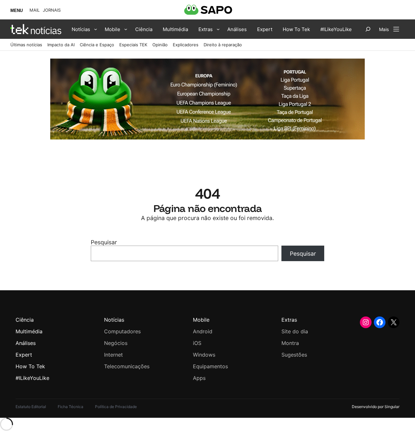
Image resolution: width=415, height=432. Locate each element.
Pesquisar (104, 242)
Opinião (160, 44)
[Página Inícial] (35, 29)
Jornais (52, 10)
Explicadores (185, 44)
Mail (35, 10)
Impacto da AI (61, 44)
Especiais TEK (133, 44)
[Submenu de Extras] (218, 29)
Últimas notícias (26, 44)
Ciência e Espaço (97, 44)
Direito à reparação (223, 44)
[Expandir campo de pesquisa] (368, 29)
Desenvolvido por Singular (375, 406)
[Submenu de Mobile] (125, 29)
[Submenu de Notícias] (95, 29)
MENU (16, 10)
